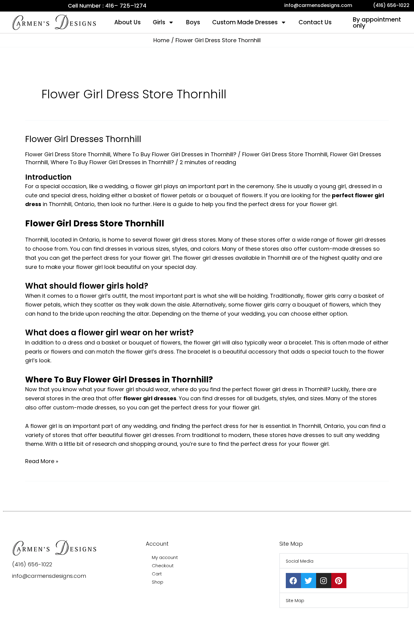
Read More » (41, 461)
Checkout (163, 565)
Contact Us (315, 22)
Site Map (295, 601)
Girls (159, 22)
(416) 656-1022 (32, 564)
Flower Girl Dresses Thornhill (83, 139)
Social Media (299, 561)
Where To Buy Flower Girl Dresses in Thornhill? (174, 154)
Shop (157, 582)
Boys (193, 22)
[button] (344, 561)
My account (165, 557)
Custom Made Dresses (245, 22)
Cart (157, 574)
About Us (127, 22)
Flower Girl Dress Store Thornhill (67, 154)
